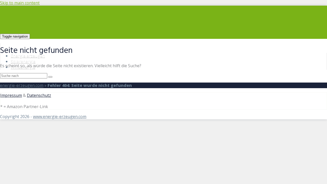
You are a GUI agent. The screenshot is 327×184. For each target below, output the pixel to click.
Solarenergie (23, 61)
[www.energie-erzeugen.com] (79, 36)
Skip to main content (20, 3)
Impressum (11, 95)
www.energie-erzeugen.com (59, 116)
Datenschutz (39, 95)
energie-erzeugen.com (21, 85)
